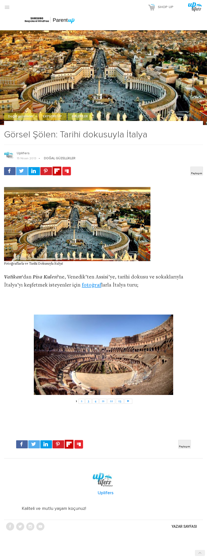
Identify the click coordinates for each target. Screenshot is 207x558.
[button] (7, 7)
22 (111, 401)
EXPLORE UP (53, 116)
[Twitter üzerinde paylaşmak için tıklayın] (22, 171)
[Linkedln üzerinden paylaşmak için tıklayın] (34, 171)
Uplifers (23, 153)
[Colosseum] (103, 355)
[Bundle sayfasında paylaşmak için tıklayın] (66, 171)
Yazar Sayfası (184, 526)
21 (103, 401)
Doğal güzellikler (21, 116)
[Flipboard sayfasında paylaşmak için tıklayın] (57, 171)
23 (119, 401)
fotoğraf (91, 285)
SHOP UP (165, 7)
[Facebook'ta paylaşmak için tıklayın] (10, 171)
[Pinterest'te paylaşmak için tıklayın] (46, 171)
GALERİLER (80, 116)
